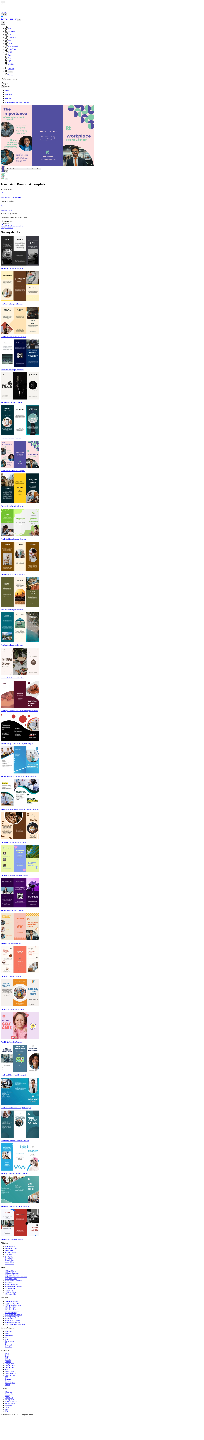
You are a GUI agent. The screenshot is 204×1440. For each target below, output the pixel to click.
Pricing (7, 1396)
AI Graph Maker (10, 1294)
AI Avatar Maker (10, 1313)
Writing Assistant (10, 1252)
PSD (6, 1377)
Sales (7, 1333)
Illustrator (8, 1379)
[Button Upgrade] (2, 86)
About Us (8, 1392)
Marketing (8, 1331)
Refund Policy (10, 1403)
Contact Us (9, 1398)
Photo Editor (9, 1260)
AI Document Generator (13, 1281)
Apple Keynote (10, 1375)
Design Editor (9, 1250)
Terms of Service (10, 1401)
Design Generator (7, 228)
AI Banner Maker (11, 1279)
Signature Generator (12, 1311)
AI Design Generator (12, 1275)
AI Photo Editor (10, 1292)
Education (8, 1347)
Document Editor (11, 1248)
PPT (6, 1358)
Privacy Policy (10, 1400)
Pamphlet (8, 98)
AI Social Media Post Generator (16, 1277)
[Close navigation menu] (3, 23)
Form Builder (9, 1258)
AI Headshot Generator (13, 1305)
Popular (7, 1385)
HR (6, 1337)
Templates (8, 94)
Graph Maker (9, 1264)
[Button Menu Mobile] (2, 2)
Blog (6, 1409)
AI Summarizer (10, 1318)
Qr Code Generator (11, 1301)
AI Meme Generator (12, 1303)
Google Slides (10, 1367)
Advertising (9, 1335)
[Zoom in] (6, 171)
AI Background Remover (13, 1315)
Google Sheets (10, 1365)
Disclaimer (8, 1405)
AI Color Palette (10, 1309)
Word (7, 1354)
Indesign (8, 1381)
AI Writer (8, 1282)
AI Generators (10, 1246)
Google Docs (9, 1364)
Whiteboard (9, 1256)
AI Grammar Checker (12, 1322)
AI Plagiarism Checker (12, 1320)
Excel (7, 1356)
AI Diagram (9, 1290)
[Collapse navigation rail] (19, 20)
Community (9, 1394)
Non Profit (8, 1345)
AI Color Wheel (10, 1307)
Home (7, 90)
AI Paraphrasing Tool (12, 1317)
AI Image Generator (12, 1273)
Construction (9, 1341)
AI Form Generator (11, 1284)
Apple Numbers (10, 1373)
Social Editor (9, 1262)
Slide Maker (9, 1254)
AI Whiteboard (10, 1288)
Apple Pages (9, 1371)
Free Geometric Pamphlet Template (17, 102)
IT (6, 1343)
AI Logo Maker (10, 1271)
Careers (7, 1407)
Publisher (8, 1360)
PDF (6, 1369)
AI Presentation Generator (14, 1286)
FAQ (6, 1411)
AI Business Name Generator (15, 1324)
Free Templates (10, 1383)
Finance (7, 1339)
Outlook (8, 1362)
